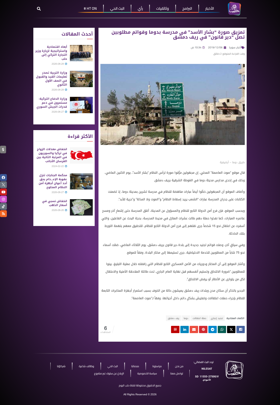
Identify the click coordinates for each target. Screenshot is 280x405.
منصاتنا (135, 366)
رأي (140, 8)
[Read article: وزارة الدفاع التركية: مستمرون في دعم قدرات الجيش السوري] (81, 105)
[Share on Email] (194, 329)
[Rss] (3, 213)
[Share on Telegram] (212, 329)
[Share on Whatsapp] (222, 329)
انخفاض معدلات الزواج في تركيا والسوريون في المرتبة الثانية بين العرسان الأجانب (52, 155)
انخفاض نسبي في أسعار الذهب (54, 203)
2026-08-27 (58, 111)
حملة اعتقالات (199, 318)
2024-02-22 (58, 166)
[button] (39, 9)
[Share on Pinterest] (203, 329)
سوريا (232, 47)
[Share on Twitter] (231, 329)
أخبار (239, 47)
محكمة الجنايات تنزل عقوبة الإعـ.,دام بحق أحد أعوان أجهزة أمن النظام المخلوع (53, 181)
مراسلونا (157, 366)
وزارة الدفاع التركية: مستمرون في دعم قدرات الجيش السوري (51, 102)
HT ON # (90, 8)
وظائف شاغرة (86, 366)
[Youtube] (3, 192)
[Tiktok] (3, 206)
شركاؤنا (61, 366)
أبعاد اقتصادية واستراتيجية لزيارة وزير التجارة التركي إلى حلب (51, 52)
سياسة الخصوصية (147, 373)
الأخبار (209, 8)
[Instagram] (3, 199)
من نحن (179, 366)
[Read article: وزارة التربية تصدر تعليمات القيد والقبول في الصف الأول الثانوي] (81, 79)
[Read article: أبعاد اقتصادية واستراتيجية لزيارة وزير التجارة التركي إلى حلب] (81, 53)
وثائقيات (162, 8)
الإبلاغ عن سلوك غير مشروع (109, 373)
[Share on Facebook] (240, 329)
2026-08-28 (58, 63)
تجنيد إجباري (217, 318)
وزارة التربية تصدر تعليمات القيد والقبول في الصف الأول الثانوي (51, 78)
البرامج (187, 8)
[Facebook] (3, 177)
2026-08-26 (58, 210)
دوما (186, 318)
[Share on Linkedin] (184, 329)
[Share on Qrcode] (175, 329)
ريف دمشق (173, 318)
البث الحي (117, 8)
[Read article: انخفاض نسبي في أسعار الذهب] (81, 207)
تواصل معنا (176, 373)
